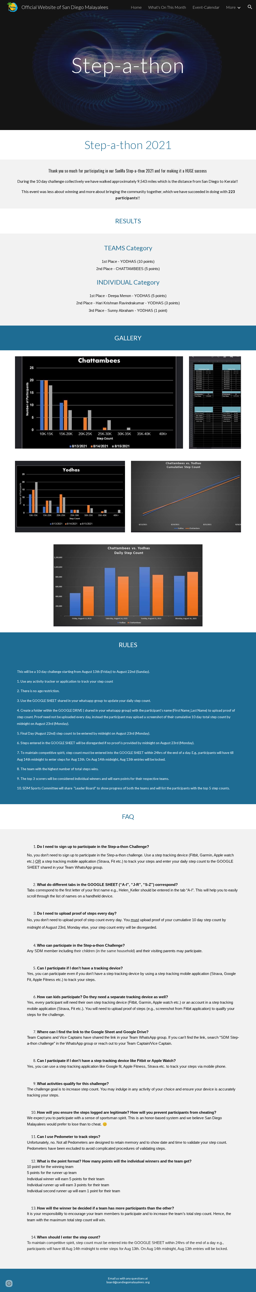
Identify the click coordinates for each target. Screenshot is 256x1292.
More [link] (231, 7)
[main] (128, 65)
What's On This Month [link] (167, 7)
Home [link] (136, 7)
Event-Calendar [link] (206, 7)
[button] (250, 7)
